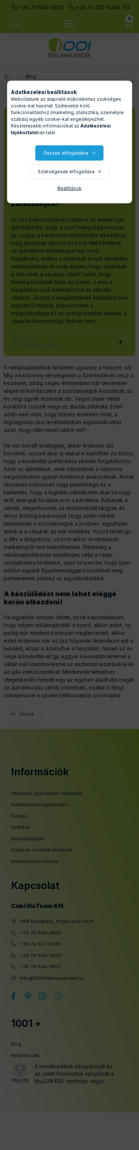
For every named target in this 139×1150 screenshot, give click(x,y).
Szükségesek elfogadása (66, 171)
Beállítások (69, 188)
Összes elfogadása (65, 153)
